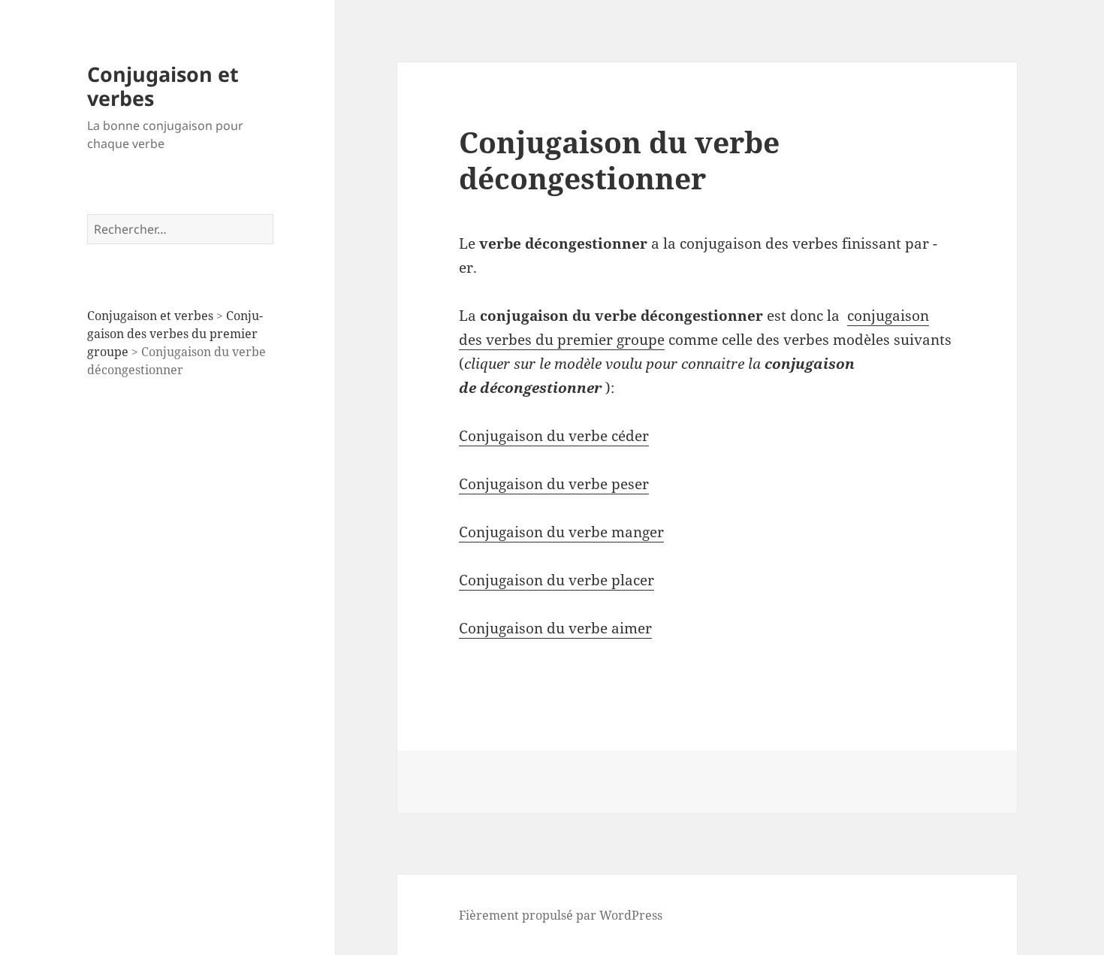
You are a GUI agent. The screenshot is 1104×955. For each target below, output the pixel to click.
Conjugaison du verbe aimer (555, 628)
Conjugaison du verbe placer (556, 580)
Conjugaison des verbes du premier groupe (175, 333)
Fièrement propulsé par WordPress (560, 915)
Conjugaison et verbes (163, 86)
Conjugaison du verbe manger (561, 532)
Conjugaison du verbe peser (554, 484)
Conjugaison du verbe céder (554, 436)
